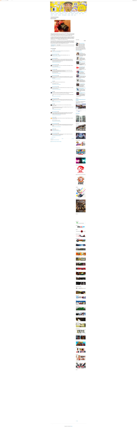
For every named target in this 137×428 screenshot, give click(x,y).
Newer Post (52, 138)
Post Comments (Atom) (56, 139)
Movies (80, 13)
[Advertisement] (81, 27)
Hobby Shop (52, 13)
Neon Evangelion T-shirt (82, 66)
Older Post (73, 138)
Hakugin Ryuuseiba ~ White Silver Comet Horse (82, 88)
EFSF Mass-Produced (65, 12)
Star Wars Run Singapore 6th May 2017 (82, 92)
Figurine (81, 12)
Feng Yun (78, 12)
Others (83, 13)
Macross (66, 13)
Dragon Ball (59, 12)
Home (62, 138)
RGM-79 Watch (81, 79)
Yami (52, 91)
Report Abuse (78, 113)
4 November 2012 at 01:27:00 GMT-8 (56, 109)
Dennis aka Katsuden (54, 64)
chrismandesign (54, 58)
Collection (55, 12)
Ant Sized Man (54, 69)
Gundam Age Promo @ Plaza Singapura (82, 71)
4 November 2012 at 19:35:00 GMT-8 (56, 126)
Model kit (72, 13)
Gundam (85, 12)
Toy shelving (80, 57)
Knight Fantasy (61, 13)
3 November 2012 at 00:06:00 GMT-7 (56, 89)
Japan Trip (56, 13)
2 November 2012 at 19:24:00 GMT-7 (56, 84)
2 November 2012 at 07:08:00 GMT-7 (56, 62)
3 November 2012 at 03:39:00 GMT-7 (56, 101)
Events (74, 12)
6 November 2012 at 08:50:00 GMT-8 (56, 135)
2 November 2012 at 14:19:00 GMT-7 (56, 73)
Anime (51, 12)
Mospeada (76, 13)
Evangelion (70, 12)
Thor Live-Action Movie (82, 83)
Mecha (69, 13)
